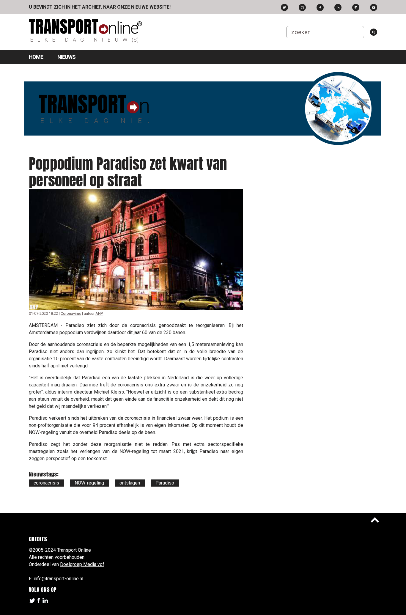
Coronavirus (71, 313)
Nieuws (66, 57)
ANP (99, 313)
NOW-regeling (89, 483)
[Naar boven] (375, 520)
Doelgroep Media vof (82, 564)
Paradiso (164, 483)
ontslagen (129, 483)
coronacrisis (46, 483)
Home (36, 57)
